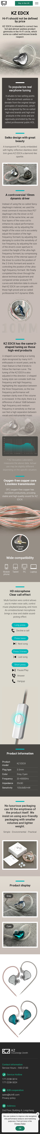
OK (20, 1128)
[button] (36, 3)
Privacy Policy (20, 1124)
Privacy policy (9, 1098)
